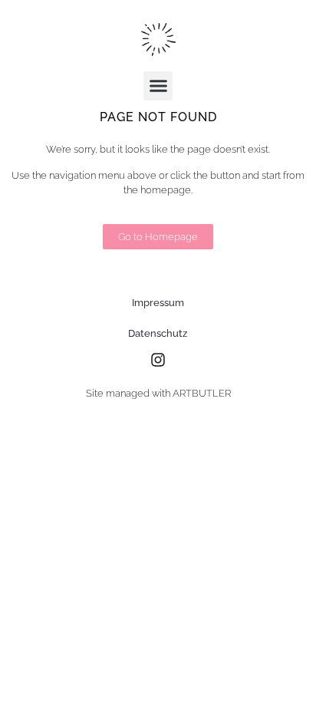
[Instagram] (158, 360)
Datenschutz (157, 333)
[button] (158, 86)
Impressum (158, 302)
